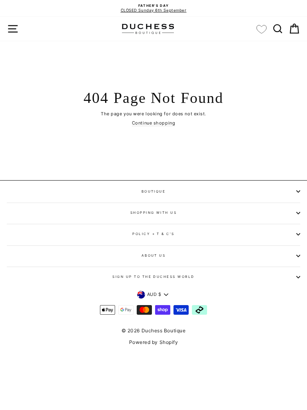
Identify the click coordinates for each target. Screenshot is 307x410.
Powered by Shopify (153, 342)
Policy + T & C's (153, 234)
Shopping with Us (153, 213)
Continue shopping (153, 123)
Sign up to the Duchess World (153, 277)
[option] (153, 8)
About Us (154, 255)
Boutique (154, 191)
